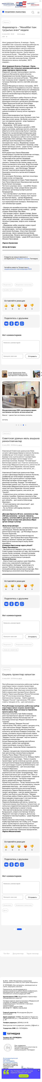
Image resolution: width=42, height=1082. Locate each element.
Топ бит (6, 954)
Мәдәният (6, 22)
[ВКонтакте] (6, 324)
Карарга (23, 1076)
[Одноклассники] (11, 324)
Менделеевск (7, 284)
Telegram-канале (23, 259)
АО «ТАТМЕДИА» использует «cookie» (10, 1061)
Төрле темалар (33, 954)
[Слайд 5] (25, 425)
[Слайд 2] (18, 425)
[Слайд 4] (23, 425)
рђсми (5, 910)
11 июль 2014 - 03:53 (8, 678)
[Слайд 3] (21, 425)
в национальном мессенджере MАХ (18, 268)
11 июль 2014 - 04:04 (8, 445)
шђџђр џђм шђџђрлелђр (10, 650)
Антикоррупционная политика (10, 1058)
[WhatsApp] (22, 324)
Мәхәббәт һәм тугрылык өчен (12, 290)
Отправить (32, 356)
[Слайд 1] (16, 425)
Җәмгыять (6, 433)
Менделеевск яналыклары (24, 284)
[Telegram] (17, 324)
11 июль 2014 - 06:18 (8, 34)
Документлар (18, 954)
